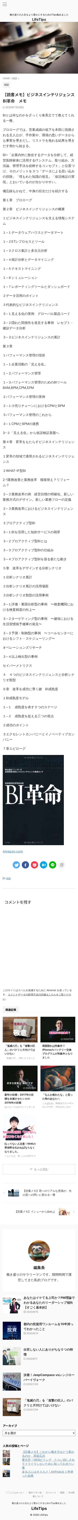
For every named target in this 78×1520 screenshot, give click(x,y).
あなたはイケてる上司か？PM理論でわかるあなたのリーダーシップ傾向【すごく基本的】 (49, 1302)
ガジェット (51, 1492)
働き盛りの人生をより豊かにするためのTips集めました (39, 1503)
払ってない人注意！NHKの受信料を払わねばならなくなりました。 (20, 1147)
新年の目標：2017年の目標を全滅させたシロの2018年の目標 (19, 1098)
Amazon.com (13, 851)
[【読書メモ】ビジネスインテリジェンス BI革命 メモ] (43, 864)
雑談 (8, 878)
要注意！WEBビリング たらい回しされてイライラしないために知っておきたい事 (48, 1463)
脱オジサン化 (35, 1492)
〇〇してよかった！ (15, 1492)
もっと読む (41, 1169)
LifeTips (41, 19)
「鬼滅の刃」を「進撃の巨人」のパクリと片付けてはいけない (20, 1049)
